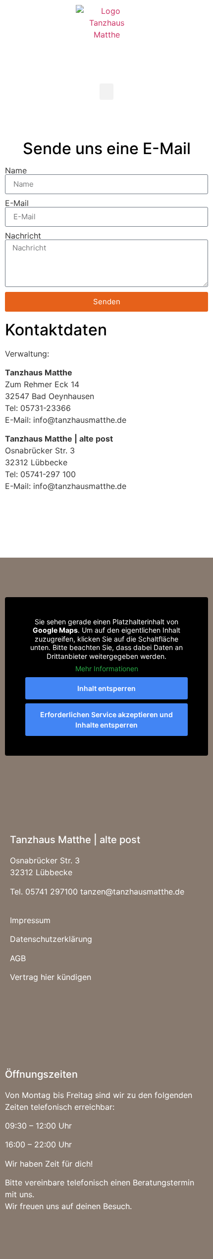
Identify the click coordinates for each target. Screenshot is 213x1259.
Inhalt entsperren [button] (106, 688)
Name (16, 170)
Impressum (30, 920)
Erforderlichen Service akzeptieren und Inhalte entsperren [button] (106, 719)
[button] (106, 91)
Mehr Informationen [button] (106, 668)
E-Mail (17, 203)
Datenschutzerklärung (51, 939)
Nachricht (23, 236)
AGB (18, 958)
